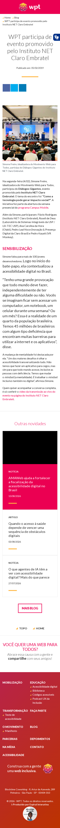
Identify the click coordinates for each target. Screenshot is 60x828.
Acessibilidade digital (44, 686)
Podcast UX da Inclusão (41, 700)
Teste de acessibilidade (13, 716)
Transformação (15, 710)
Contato (37, 746)
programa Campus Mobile (33, 207)
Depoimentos (40, 738)
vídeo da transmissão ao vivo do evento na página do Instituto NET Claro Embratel (28, 395)
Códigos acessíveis (43, 694)
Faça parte (38, 710)
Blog (16, 17)
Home (7, 17)
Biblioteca (38, 690)
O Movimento (12, 726)
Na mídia (8, 746)
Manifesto (11, 730)
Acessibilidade (13, 755)
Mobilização (12, 682)
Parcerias (9, 738)
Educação (38, 682)
